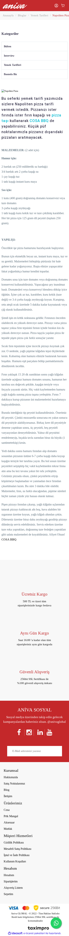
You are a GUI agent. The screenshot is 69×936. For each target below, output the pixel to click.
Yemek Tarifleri (12, 65)
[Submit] (58, 751)
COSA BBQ (39, 120)
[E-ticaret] (34, 933)
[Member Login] (56, 5)
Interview (9, 55)
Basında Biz (10, 74)
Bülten (7, 46)
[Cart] (63, 5)
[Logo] (15, 6)
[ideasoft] (15, 933)
